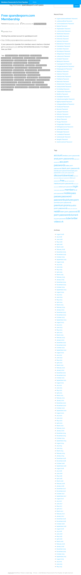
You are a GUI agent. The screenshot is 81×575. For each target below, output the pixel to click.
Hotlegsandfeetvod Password (65, 104)
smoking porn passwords (34, 75)
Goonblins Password (62, 49)
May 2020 (59, 420)
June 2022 (59, 357)
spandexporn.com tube (41, 84)
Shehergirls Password (62, 132)
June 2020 (59, 418)
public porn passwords (7, 75)
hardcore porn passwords (21, 67)
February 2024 (60, 307)
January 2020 (60, 430)
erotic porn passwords (34, 62)
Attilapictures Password (63, 54)
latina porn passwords (7, 70)
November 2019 (61, 435)
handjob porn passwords (7, 67)
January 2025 (60, 279)
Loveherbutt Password (63, 134)
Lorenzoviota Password (63, 31)
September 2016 (61, 526)
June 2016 (59, 534)
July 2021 (59, 385)
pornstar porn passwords (19, 72)
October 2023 (60, 317)
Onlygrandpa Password (63, 124)
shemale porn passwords (20, 75)
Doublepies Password (62, 96)
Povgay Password (61, 122)
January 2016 (60, 546)
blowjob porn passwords (7, 60)
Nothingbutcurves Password (64, 127)
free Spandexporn (30, 65)
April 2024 (59, 302)
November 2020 (61, 405)
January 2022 (60, 370)
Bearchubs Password (62, 81)
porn (76, 199)
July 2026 (59, 237)
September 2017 (61, 496)
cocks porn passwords (7, 62)
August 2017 (60, 498)
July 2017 (59, 501)
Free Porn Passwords (40, 24)
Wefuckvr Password (62, 114)
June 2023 (59, 327)
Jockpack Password (62, 111)
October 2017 (60, 493)
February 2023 (60, 337)
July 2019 (59, 446)
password (66, 196)
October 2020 (60, 408)
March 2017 (59, 511)
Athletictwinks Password (63, 84)
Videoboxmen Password (63, 76)
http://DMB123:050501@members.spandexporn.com (18, 40)
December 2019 (61, 433)
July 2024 (59, 295)
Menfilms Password (62, 94)
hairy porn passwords (41, 65)
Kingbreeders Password (63, 28)
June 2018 (59, 473)
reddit (57, 211)
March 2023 (59, 335)
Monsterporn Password (63, 51)
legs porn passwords (18, 70)
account (58, 155)
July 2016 (59, 531)
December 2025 (61, 252)
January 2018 (60, 486)
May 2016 (59, 536)
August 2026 (60, 234)
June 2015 (59, 564)
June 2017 (59, 503)
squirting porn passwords (21, 87)
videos (57, 221)
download (68, 175)
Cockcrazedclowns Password (65, 23)
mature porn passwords (43, 70)
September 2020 (61, 410)
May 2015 (59, 566)
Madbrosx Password (62, 71)
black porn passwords (30, 58)
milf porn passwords (6, 72)
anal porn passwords (24, 55)
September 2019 (61, 441)
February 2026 (60, 249)
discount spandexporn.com (20, 62)
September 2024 (61, 289)
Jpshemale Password (62, 129)
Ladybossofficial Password (64, 21)
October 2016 (60, 524)
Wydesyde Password (62, 106)
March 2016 (59, 541)
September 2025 (61, 259)
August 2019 (60, 443)
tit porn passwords (45, 87)
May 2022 (59, 360)
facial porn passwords (7, 65)
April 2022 (59, 362)
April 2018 (59, 478)
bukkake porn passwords (21, 60)
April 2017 (59, 508)
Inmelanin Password (62, 59)
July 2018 (59, 471)
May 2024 (59, 300)
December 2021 (61, 373)
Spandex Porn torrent (32, 77)
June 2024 (59, 297)
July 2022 (59, 355)
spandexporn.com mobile (24, 82)
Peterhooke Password (62, 33)
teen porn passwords (34, 87)
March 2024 (59, 305)
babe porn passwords (18, 58)
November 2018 (61, 461)
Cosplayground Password (64, 64)
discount (58, 175)
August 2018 (60, 468)
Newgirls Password (62, 139)
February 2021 (60, 398)
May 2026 (59, 242)
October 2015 (60, 554)
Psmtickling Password (62, 89)
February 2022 (60, 368)
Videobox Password (62, 74)
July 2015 (59, 561)
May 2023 (59, 330)
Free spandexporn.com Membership (18, 17)
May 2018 (59, 476)
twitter (74, 218)
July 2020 (59, 415)
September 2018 (61, 466)
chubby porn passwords (34, 60)
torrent (74, 215)
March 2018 (59, 481)
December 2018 (61, 458)
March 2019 (59, 451)
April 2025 (59, 272)
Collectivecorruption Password (65, 99)
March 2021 (59, 395)
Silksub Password (61, 119)
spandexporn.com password (8, 84)
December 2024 (61, 282)
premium (58, 205)
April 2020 (59, 423)
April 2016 (59, 539)
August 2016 (60, 529)
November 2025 (61, 254)
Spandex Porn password (7, 77)
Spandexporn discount (44, 77)
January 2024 (60, 310)
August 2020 (60, 413)
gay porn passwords (69, 181)
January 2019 (60, 456)
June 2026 (59, 239)
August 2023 (60, 322)
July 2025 (59, 264)
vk (62, 221)
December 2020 (61, 403)
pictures (69, 199)
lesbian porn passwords (30, 70)
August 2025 (60, 262)
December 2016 (61, 519)
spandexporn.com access (43, 80)
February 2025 (60, 277)
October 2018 (60, 463)
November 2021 (61, 375)
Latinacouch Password (63, 56)
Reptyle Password (61, 26)
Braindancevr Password (63, 44)
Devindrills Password (62, 36)
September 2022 (61, 350)
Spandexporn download (7, 80)
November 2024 (61, 284)
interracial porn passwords (35, 67)
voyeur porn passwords (7, 89)
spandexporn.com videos (7, 87)
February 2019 (60, 453)
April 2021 (59, 393)
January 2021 (60, 400)
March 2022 (59, 365)
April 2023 (59, 332)
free (62, 180)
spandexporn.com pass (37, 82)
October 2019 (60, 438)
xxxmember (28, 23)
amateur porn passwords (11, 55)
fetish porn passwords (19, 65)
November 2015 (61, 551)
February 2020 (60, 428)
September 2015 (61, 556)
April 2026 (59, 244)
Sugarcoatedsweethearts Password (66, 18)
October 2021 (60, 378)
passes (57, 196)
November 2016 (61, 521)
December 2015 (61, 549)
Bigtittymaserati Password (64, 101)
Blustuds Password (62, 109)
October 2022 (60, 347)
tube (68, 218)
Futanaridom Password (63, 46)
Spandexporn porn (19, 80)
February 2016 (60, 544)
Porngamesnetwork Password (65, 66)
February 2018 (60, 483)
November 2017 (61, 491)
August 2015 (60, 559)
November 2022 (61, 345)
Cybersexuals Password (63, 137)
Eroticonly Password (62, 38)
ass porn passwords (6, 58)
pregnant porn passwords (33, 72)
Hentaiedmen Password (63, 117)
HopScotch (11, 573)
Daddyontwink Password (63, 86)
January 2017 (60, 516)
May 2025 (59, 269)
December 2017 (61, 488)
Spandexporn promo (30, 80)
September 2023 (61, 320)
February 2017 (60, 514)
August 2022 (60, 352)
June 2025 (59, 267)
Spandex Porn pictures (20, 77)
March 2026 (59, 247)
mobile (67, 193)
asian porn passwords (36, 55)
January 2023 (60, 340)
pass (73, 193)
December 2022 (61, 342)
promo (67, 205)
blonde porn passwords (42, 58)
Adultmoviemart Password (64, 142)
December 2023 (61, 312)
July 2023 (59, 325)
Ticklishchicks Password (63, 91)
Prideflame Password (62, 79)
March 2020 (59, 425)
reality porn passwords (72, 208)
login (75, 186)
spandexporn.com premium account (25, 84)
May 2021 (59, 390)
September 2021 (61, 380)
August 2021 (60, 383)
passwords (59, 199)
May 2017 (59, 506)
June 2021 (59, 388)
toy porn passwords (60, 218)
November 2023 (61, 315)
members (70, 189)
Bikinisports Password (62, 61)
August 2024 (60, 292)
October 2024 (60, 287)
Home (34, 2)
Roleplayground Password (64, 69)
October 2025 (60, 257)
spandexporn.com (11, 47)
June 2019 (59, 448)
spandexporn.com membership (9, 82)
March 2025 (59, 274)
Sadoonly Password (62, 41)
